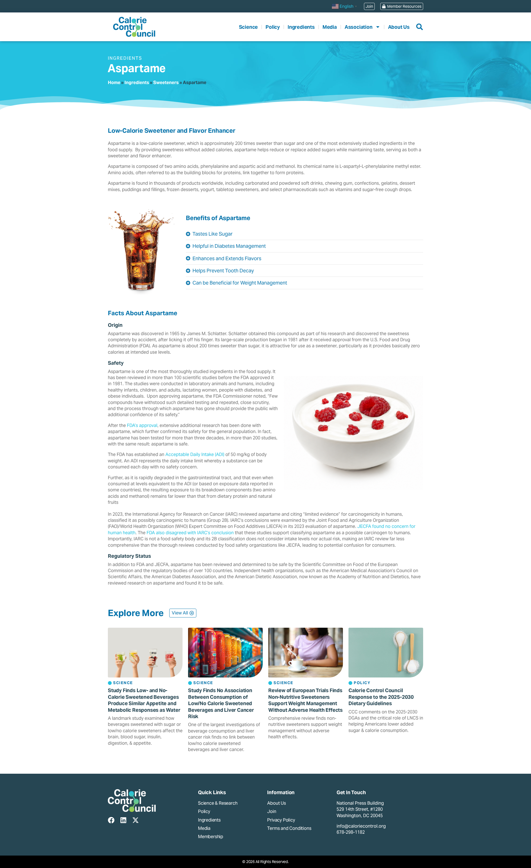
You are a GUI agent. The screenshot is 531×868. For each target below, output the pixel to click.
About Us (399, 27)
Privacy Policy (281, 820)
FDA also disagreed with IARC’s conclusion (190, 533)
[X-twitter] (135, 820)
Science (248, 27)
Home (114, 82)
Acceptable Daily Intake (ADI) (194, 454)
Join (271, 811)
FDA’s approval (142, 425)
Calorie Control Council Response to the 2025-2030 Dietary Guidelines (381, 697)
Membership (210, 837)
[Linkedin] (123, 820)
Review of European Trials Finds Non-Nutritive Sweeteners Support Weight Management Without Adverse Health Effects (305, 700)
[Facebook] (111, 820)
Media (329, 27)
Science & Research (217, 803)
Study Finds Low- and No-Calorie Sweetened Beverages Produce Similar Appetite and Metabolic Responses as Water (144, 700)
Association (359, 27)
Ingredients (301, 27)
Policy (273, 27)
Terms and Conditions (289, 828)
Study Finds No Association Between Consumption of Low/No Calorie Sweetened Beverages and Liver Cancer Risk (221, 703)
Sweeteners (166, 82)
